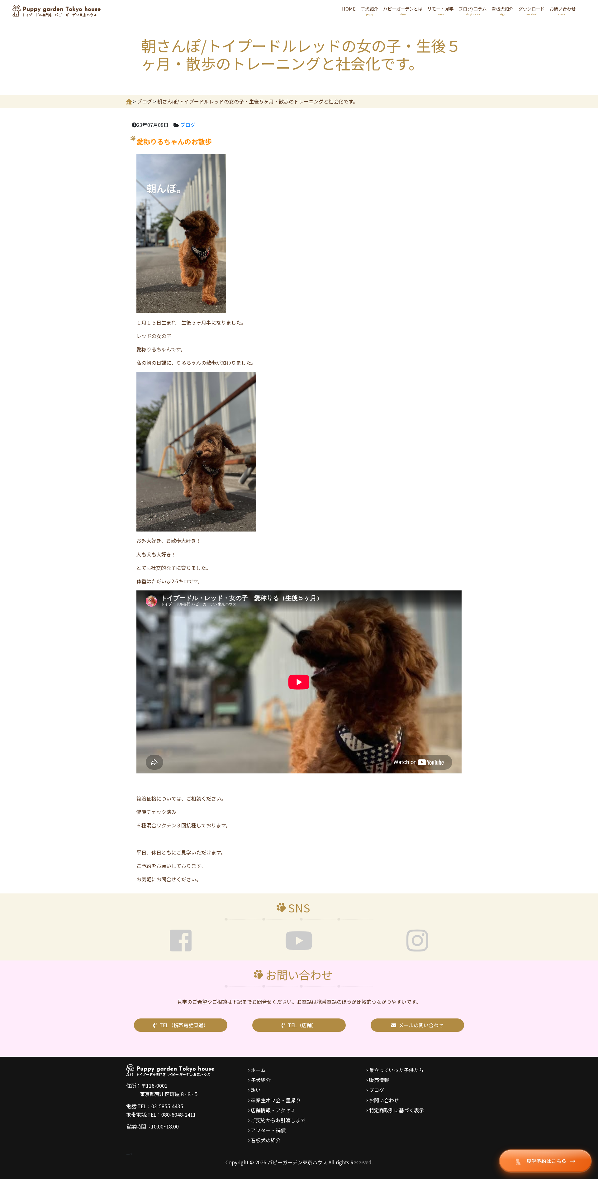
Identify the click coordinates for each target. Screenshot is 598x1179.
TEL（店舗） (302, 1025)
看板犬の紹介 (266, 1140)
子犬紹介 (369, 10)
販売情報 (379, 1080)
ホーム (258, 1070)
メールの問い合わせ (421, 1025)
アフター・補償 (268, 1130)
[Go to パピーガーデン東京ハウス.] (129, 101)
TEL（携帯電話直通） (183, 1025)
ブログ (187, 124)
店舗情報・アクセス (273, 1110)
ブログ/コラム (472, 10)
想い (256, 1090)
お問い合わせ (562, 10)
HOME (349, 8)
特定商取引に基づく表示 (396, 1110)
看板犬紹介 (502, 10)
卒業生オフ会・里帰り (276, 1100)
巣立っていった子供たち (396, 1070)
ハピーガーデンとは (402, 10)
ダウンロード (531, 10)
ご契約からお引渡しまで (278, 1120)
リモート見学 (440, 10)
